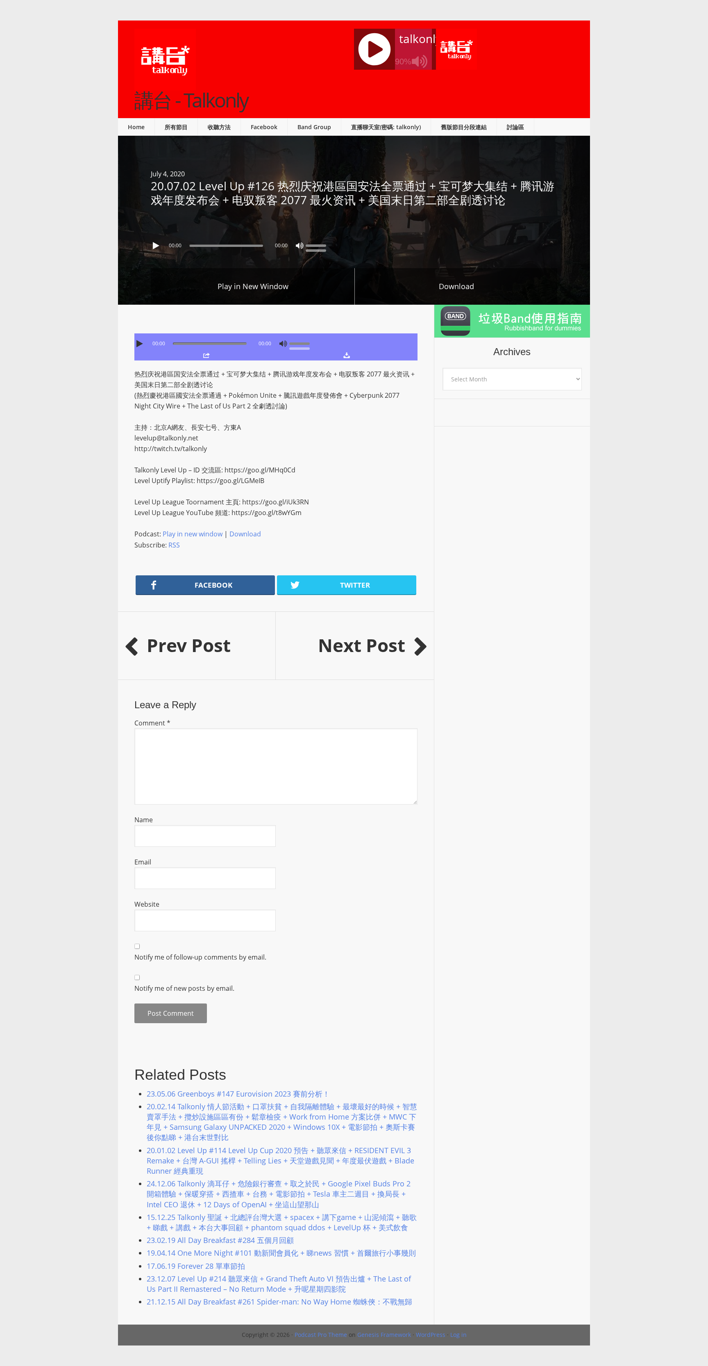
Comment (152, 722)
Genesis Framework (384, 1335)
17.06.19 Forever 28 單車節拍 (196, 1266)
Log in (458, 1335)
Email (142, 862)
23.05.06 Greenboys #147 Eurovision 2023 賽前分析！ (238, 1094)
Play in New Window (253, 286)
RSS (174, 545)
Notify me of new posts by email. (184, 988)
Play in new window (192, 533)
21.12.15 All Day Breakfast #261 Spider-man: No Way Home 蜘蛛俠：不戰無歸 (279, 1302)
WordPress (430, 1335)
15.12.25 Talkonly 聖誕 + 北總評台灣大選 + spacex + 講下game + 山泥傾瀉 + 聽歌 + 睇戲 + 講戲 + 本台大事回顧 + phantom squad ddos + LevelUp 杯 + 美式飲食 (282, 1222)
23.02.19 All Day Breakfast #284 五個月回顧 (220, 1240)
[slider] (318, 244)
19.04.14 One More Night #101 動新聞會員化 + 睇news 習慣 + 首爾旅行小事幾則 (281, 1253)
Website (146, 904)
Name (143, 819)
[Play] (157, 245)
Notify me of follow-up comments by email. (200, 957)
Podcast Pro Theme (321, 1335)
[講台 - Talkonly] (165, 84)
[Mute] (299, 245)
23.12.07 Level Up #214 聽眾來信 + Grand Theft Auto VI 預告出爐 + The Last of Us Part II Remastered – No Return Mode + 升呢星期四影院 (279, 1284)
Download (456, 286)
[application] (354, 243)
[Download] (346, 355)
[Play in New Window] (206, 355)
